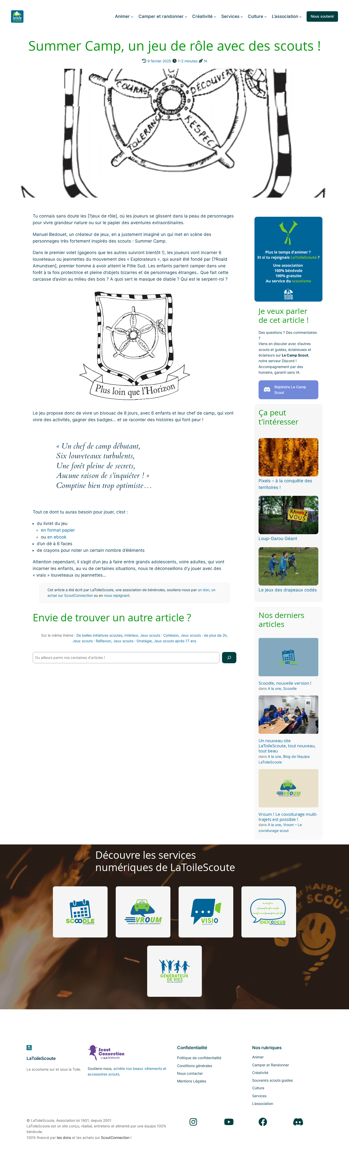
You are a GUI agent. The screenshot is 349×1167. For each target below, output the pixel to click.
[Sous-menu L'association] (300, 16)
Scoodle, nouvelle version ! (285, 683)
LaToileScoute (41, 1058)
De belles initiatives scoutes (99, 635)
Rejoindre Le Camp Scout (290, 390)
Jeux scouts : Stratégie (132, 641)
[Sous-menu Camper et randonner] (186, 16)
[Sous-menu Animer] (132, 16)
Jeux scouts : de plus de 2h (204, 635)
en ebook (56, 537)
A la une (274, 688)
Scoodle (290, 688)
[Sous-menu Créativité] (215, 16)
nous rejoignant (117, 595)
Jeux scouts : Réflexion (92, 641)
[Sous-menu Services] (241, 16)
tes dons (64, 1137)
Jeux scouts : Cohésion (159, 635)
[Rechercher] (229, 657)
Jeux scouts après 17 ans (175, 641)
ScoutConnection (115, 1137)
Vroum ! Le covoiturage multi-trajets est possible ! (288, 817)
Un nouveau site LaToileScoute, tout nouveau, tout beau (287, 745)
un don (203, 590)
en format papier (58, 530)
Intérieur (131, 635)
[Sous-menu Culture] (265, 16)
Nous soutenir (322, 16)
